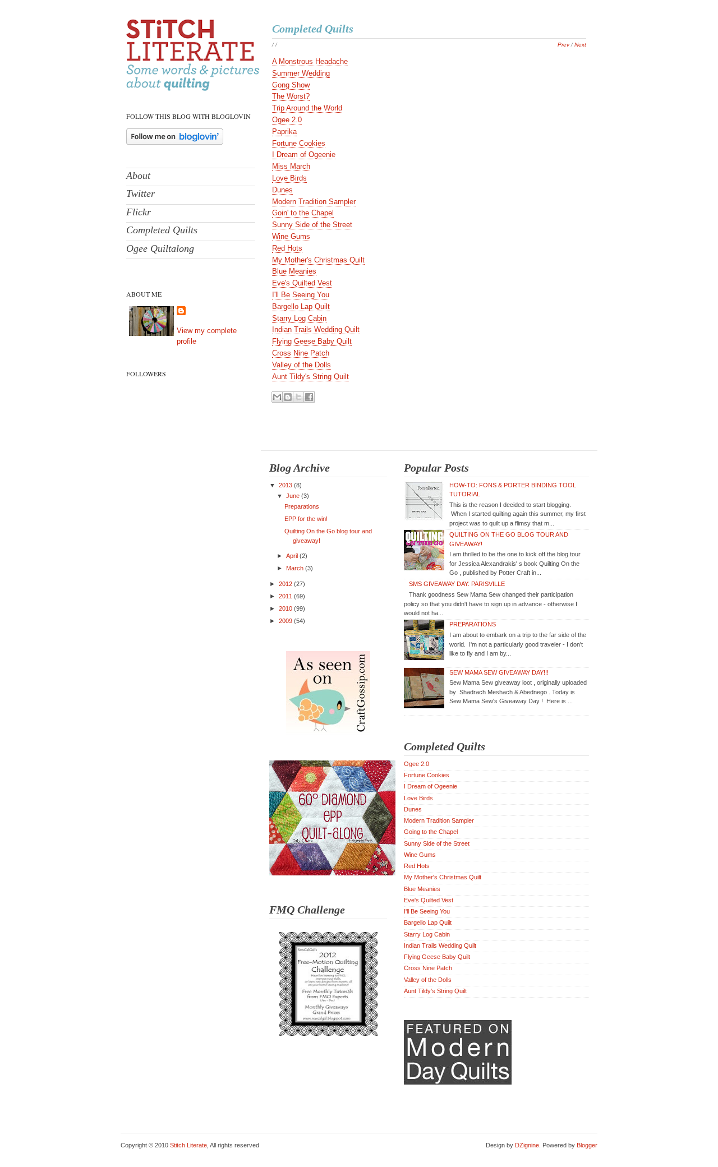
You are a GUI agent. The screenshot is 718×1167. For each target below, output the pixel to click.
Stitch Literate (188, 1145)
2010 (286, 608)
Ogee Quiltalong (160, 248)
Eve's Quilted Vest (302, 283)
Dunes (282, 190)
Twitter (140, 193)
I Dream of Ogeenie (303, 154)
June (293, 495)
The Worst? (291, 96)
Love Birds (289, 178)
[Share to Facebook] (309, 397)
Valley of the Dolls (301, 365)
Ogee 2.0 (287, 120)
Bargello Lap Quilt (301, 306)
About (138, 175)
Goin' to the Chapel (303, 213)
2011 (286, 596)
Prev (563, 44)
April (293, 555)
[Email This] (277, 397)
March (295, 568)
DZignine (527, 1145)
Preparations (301, 506)
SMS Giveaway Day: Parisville (457, 583)
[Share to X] (298, 397)
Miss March (291, 166)
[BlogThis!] (287, 397)
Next (580, 44)
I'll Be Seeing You (300, 294)
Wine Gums (291, 236)
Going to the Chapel (431, 831)
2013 (286, 485)
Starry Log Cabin (299, 318)
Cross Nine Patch (300, 353)
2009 (286, 620)
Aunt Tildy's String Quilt (310, 376)
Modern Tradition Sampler (314, 201)
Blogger (587, 1145)
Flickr (138, 212)
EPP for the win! (306, 518)
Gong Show (291, 85)
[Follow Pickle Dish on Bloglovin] (174, 142)
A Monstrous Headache (310, 61)
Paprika (284, 131)
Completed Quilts (161, 230)
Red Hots (287, 248)
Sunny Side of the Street (312, 224)
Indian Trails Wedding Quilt (316, 329)
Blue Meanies (294, 271)
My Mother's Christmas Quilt (318, 260)
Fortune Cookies (298, 143)
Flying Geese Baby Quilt (312, 341)
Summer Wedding (301, 73)
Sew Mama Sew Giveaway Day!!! (499, 672)
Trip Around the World (307, 108)
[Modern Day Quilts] (458, 1082)
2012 (286, 583)
